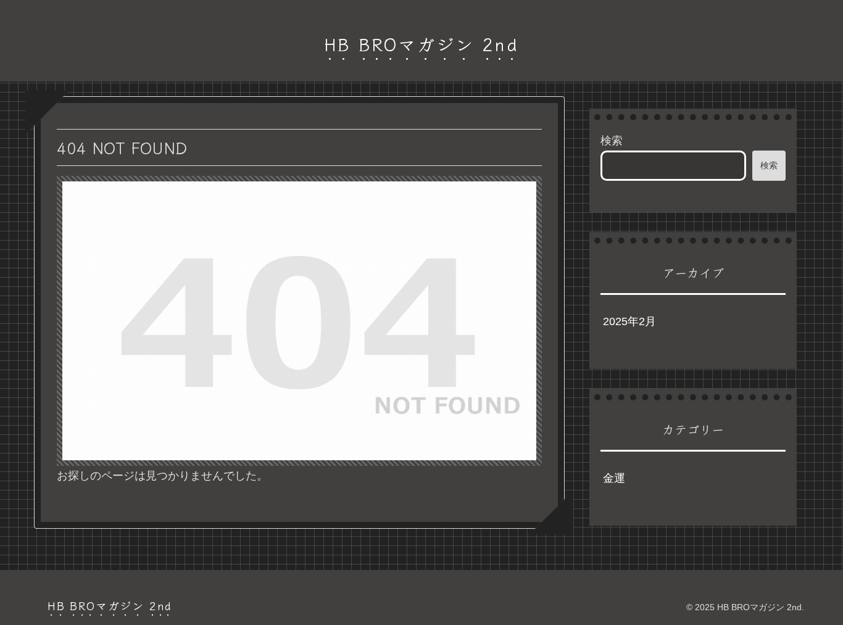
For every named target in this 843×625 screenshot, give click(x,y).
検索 (611, 141)
